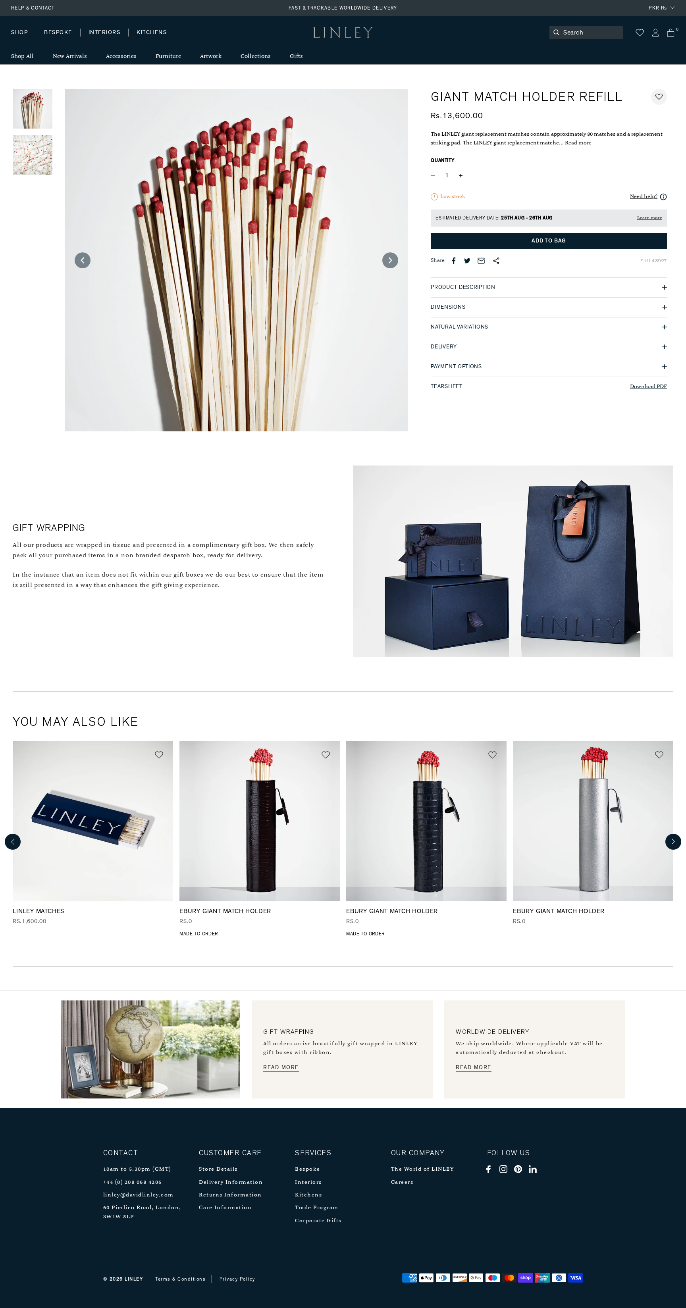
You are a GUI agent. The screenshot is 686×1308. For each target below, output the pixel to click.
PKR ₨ (658, 8)
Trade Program (317, 1208)
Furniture (168, 57)
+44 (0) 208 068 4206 (132, 1182)
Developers (61, 40)
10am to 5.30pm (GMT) (137, 1169)
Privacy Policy (237, 1279)
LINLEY (134, 1279)
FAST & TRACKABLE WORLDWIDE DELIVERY (343, 8)
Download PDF (648, 387)
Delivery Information (231, 1182)
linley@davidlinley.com (138, 1195)
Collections (256, 57)
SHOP (19, 32)
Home (19, 40)
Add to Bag (549, 241)
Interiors (308, 1182)
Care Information (225, 1208)
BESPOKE (58, 32)
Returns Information (230, 1195)
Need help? (643, 197)
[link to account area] (655, 33)
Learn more (649, 217)
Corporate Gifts (318, 1221)
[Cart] (671, 33)
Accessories (121, 57)
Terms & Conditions (180, 1279)
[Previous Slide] (83, 260)
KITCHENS (152, 32)
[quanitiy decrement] (435, 176)
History (105, 40)
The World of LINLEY (422, 1169)
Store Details (218, 1169)
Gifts (296, 57)
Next (673, 842)
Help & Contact (33, 8)
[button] (659, 97)
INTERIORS (105, 32)
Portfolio (146, 40)
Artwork (211, 57)
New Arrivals (70, 57)
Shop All (22, 57)
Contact (187, 40)
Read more (578, 143)
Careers (402, 1182)
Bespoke (307, 1169)
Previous (13, 842)
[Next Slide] (390, 260)
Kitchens (308, 1195)
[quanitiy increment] (460, 176)
